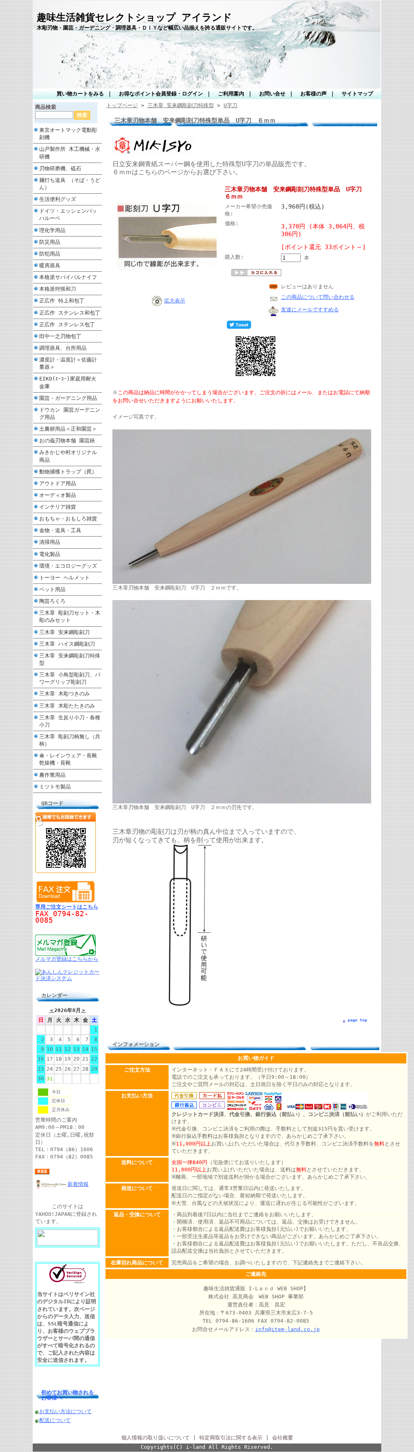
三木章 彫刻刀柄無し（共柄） (69, 740)
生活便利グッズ (57, 199)
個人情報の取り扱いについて (155, 1438)
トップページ (122, 105)
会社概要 (282, 1438)
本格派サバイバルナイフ (68, 277)
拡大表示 (174, 301)
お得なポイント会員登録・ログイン (161, 94)
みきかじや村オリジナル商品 (68, 456)
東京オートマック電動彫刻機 (68, 133)
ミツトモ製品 (55, 787)
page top (357, 1020)
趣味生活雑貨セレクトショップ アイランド (134, 17)
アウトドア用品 (57, 483)
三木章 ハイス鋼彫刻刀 (67, 644)
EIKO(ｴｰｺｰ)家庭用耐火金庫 (67, 382)
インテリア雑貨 (57, 507)
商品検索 (45, 107)
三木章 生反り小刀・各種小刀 (69, 721)
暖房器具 (49, 265)
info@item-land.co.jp (287, 1329)
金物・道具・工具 (60, 530)
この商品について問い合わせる (318, 297)
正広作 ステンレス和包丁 (69, 313)
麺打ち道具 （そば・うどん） (69, 183)
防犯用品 (49, 254)
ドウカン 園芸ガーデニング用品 (69, 413)
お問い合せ (272, 94)
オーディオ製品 (57, 495)
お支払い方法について (65, 1411)
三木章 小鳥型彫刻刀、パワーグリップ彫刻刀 (69, 678)
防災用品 (49, 242)
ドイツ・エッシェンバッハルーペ (68, 214)
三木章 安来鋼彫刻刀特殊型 (69, 659)
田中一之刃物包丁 (60, 336)
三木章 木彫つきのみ (64, 694)
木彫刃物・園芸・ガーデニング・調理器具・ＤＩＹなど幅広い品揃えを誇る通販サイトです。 (147, 28)
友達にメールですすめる (310, 309)
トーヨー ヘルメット (64, 578)
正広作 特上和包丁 (61, 301)
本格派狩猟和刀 (57, 289)
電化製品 (49, 554)
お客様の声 (313, 94)
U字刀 (230, 105)
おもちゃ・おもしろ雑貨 (68, 519)
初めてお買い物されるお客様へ (67, 1395)
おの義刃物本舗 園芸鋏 (67, 441)
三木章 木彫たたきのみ (67, 706)
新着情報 (78, 1184)
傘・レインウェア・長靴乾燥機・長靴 (68, 759)
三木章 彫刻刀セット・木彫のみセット (69, 616)
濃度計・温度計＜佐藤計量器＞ (68, 363)
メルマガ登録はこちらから (66, 959)
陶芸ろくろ (52, 601)
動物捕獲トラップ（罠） (68, 472)
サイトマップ (357, 94)
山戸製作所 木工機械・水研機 (69, 152)
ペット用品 (52, 589)
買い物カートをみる (80, 94)
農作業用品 (52, 775)
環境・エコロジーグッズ (68, 566)
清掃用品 (49, 542)
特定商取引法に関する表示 (230, 1438)
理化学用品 (52, 230)
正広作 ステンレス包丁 (67, 324)
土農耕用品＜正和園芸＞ (68, 429)
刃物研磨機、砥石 (60, 168)
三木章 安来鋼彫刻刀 (64, 632)
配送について (55, 1420)
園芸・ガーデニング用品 (68, 398)
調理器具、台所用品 (63, 348)
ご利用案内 (231, 94)
